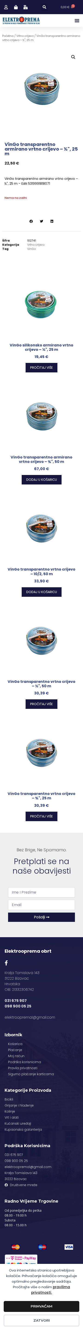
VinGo (31, 249)
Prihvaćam (41, 1306)
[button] (44, 7)
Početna (8, 36)
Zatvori (41, 1320)
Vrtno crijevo (25, 36)
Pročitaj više (41, 367)
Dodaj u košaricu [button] (41, 479)
